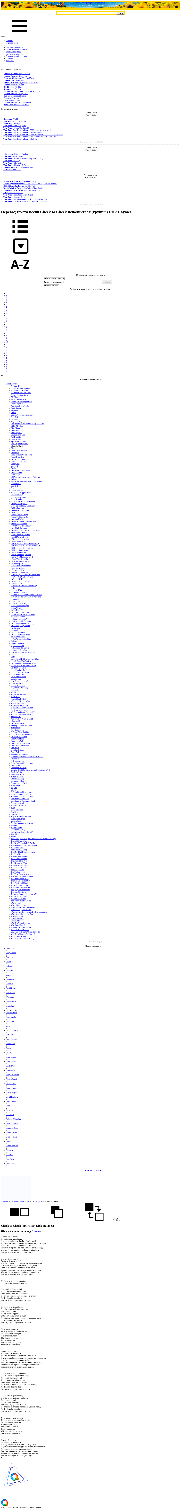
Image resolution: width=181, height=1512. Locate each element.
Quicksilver (15, 765)
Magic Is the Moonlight (20, 688)
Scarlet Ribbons (17, 776)
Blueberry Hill (16, 433)
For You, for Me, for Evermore (23, 501)
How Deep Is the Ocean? (21, 526)
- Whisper (12, 123)
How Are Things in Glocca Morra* (24, 521)
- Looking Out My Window (30, 184)
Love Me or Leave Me (19, 681)
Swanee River (16, 828)
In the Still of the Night (20, 606)
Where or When (17, 916)
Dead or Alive (11, 1137)
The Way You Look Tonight (22, 876)
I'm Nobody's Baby (18, 563)
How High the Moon (19, 528)
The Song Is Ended (18, 867)
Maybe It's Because (18, 694)
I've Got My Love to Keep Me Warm (25, 575)
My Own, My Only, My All (22, 714)
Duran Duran (11, 1001)
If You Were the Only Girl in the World (26, 597)
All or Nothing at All (19, 399)
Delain (8, 1141)
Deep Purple (11, 1101)
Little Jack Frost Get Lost (21, 672)
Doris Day (10, 1163)
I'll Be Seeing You (18, 541)
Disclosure (10, 1021)
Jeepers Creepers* (18, 643)
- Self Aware (14, 80)
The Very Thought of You (21, 874)
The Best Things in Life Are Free (24, 843)
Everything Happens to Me (21, 492)
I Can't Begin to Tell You (20, 535)
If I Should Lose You (19, 592)
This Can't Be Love (18, 892)
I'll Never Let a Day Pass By (22, 548)
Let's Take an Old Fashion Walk (23, 663)
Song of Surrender (18, 803)
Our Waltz (15, 748)
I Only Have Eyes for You (21, 566)
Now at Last (15, 728)
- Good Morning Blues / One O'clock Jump (33, 134)
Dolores (14, 479)
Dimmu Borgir (11, 1079)
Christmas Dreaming (19, 450)
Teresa (13, 836)
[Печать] (115, 1220)
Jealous (13, 641)
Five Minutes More (18, 497)
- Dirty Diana (16, 94)
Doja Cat (9, 984)
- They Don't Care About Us (22, 91)
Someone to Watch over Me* (22, 796)
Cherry (13, 448)
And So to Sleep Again (20, 406)
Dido (8, 1106)
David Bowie (11, 988)
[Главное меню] (19, 34)
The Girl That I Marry (19, 856)
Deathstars (10, 1006)
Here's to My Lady (18, 519)
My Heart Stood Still (19, 710)
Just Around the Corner (20, 648)
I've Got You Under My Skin (22, 577)
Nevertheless (16, 717)
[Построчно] (56, 1220)
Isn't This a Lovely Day (20, 612)
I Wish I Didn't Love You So (22, 581)
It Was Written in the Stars (21, 639)
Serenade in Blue (17, 781)
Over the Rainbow (18, 750)
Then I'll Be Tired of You (20, 881)
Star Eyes (14, 812)
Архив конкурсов (13, 52)
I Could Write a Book (19, 537)
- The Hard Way (19, 78)
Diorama (9, 1150)
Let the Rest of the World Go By (23, 666)
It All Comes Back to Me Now (23, 615)
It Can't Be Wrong (18, 617)
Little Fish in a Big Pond (20, 670)
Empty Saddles (17, 490)
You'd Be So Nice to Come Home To (25, 932)
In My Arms (15, 601)
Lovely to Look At (18, 686)
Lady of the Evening (19, 650)
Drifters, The (11, 1084)
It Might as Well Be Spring (21, 621)
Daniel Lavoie (11, 1132)
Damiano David (12, 1128)
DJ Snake (9, 1155)
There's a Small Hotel (19, 883)
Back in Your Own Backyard (22, 415)
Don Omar (10, 1159)
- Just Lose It (12, 98)
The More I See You (19, 861)
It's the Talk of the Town (20, 634)
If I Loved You (16, 590)
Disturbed (10, 970)
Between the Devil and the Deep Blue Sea (27, 424)
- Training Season (15, 96)
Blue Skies (15, 430)
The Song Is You (17, 870)
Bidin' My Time (17, 426)
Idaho (13, 588)
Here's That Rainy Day (20, 517)
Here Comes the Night (19, 515)
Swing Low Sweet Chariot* (22, 832)
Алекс (36, 1231)
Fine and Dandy (17, 495)
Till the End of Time (18, 896)
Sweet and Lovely (18, 830)
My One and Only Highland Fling (24, 712)
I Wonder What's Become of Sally (24, 586)
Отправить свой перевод (16, 56)
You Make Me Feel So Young (22, 938)
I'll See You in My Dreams (21, 555)
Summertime (16, 821)
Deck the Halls (16, 472)
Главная (9, 41)
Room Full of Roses (18, 768)
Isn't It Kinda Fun (18, 610)
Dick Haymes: (11, 384)
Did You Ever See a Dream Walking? (25, 477)
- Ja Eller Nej (19, 186)
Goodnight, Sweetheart (20, 510)
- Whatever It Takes (15, 165)
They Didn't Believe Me (20, 887)
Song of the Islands (18, 805)
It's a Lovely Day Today (20, 626)
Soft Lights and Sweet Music (22, 792)
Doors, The (10, 1044)
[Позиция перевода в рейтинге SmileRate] (118, 1220)
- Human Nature (17, 102)
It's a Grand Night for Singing (22, 623)
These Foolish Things (19, 885)
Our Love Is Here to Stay (21, 745)
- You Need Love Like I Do (27, 201)
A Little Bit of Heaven (19, 390)
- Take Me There (13, 87)
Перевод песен (12, 43)
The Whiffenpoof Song (20, 879)
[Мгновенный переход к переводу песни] (20, 254)
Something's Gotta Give (20, 799)
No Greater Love (17, 723)
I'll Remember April (18, 552)
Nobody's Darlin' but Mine (21, 725)
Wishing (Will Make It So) (21, 927)
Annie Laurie (16, 408)
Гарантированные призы (16, 49)
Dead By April (11, 1039)
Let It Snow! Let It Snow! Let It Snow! (26, 659)
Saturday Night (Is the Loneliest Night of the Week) (31, 770)
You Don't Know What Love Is (23, 934)
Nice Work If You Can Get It (22, 719)
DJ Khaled (10, 1115)
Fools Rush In (16, 499)
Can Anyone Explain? (19, 444)
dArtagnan (10, 997)
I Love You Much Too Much (22, 557)
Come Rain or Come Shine (21, 455)
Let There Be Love (18, 668)
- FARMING (13, 193)
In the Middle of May (19, 603)
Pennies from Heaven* (20, 754)
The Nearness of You (19, 863)
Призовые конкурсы (14, 47)
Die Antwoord (11, 1061)
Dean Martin (11, 1017)
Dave (8, 1026)
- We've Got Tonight (16, 128)
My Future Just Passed (19, 705)
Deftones (9, 966)
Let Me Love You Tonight (21, 661)
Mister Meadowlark (18, 699)
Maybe (13, 692)
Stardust (14, 814)
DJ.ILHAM (10, 1066)
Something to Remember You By (24, 801)
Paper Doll (15, 752)
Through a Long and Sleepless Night (25, 894)
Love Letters (16, 679)
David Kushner (12, 1097)
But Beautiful (16, 437)
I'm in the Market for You (20, 561)
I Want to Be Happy (18, 579)
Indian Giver (16, 608)
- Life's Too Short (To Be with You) (30, 137)
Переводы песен (17, 1201)
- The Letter (12, 163)
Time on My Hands (18, 899)
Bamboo (14, 419)
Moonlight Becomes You (20, 701)
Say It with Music (18, 774)
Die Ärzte (10, 1110)
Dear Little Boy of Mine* (21, 470)
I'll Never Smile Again (19, 550)
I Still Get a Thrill (18, 568)
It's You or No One (18, 637)
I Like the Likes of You (20, 539)
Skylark (14, 788)
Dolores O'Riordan (13, 1119)
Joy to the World (17, 646)
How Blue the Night (19, 524)
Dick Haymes (37, 1201)
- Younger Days (14, 197)
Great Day (15, 512)
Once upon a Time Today (21, 743)
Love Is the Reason (18, 677)
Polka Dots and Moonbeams (22, 763)
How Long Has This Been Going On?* (26, 530)
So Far (13, 790)
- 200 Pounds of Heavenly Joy (27, 130)
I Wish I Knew (16, 583)
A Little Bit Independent (20, 388)
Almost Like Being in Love (21, 401)
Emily (13, 488)
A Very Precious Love (19, 395)
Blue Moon (15, 428)
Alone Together (17, 404)
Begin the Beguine (18, 421)
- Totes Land (12, 170)
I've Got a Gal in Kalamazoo (22, 572)
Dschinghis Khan (12, 1030)
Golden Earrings (17, 508)
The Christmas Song (19, 850)
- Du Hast (12, 89)
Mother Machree (17, 703)
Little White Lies (17, 674)
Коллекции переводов (15, 54)
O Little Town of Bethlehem (22, 734)
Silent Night (15, 785)
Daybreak (14, 468)
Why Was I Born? (18, 925)
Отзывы (9, 58)
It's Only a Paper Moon (20, 632)
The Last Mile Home (19, 859)
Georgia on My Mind (19, 504)
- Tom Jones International (18, 195)
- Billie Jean (15, 76)
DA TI (8, 975)
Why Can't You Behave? (20, 923)
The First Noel (16, 854)
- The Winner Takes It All (16, 105)
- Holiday (11, 161)
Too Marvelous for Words (21, 901)
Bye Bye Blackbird (18, 441)
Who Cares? (15, 921)
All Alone (14, 397)
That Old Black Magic (19, 841)
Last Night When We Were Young (24, 652)
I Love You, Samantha (19, 559)
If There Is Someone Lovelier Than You (26, 595)
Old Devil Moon (17, 739)
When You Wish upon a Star (22, 914)
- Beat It (14, 85)
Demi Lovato (11, 1057)
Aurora (13, 413)
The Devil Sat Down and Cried (23, 852)
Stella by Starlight (18, 819)
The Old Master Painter (20, 865)
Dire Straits (10, 993)
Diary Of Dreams (12, 1075)
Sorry (13, 808)
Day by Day (15, 466)
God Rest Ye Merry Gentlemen (23, 506)
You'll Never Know (18, 936)
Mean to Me (15, 697)
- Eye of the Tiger (18, 167)
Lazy (13, 657)
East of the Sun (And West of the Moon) (26, 481)
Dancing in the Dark (19, 461)
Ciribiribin (15, 453)
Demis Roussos (12, 1146)
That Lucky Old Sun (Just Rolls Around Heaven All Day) (33, 839)
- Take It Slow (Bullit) (23, 188)
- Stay (19, 181)
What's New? (16, 903)
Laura (13, 654)
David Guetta (11, 979)
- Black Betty (13, 156)
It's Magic (14, 630)
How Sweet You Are (19, 532)
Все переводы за (91, 142)
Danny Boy (15, 464)
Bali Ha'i (14, 417)
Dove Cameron (12, 1123)
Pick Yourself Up (17, 761)
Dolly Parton (11, 953)
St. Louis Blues (17, 810)
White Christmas (17, 918)
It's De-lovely (16, 628)
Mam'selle (15, 690)
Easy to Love (16, 486)
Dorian (8, 1048)
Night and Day (16, 721)
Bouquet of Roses (18, 435)
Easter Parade (16, 484)
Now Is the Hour (17, 730)
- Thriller (11, 119)
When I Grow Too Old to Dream (23, 907)
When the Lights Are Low (21, 910)
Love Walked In (17, 683)
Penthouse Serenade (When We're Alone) (27, 757)
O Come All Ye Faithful (20, 732)
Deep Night (15, 475)
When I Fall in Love (19, 905)
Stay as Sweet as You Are (21, 816)
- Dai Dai (17, 74)
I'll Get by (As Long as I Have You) (25, 544)
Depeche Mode (12, 948)
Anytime (14, 410)
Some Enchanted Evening (21, 794)
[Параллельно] (19, 1220)
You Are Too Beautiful (20, 930)
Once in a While (17, 741)
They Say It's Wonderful (20, 890)
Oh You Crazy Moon (19, 737)
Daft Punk (10, 1035)
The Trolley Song (18, 872)
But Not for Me (17, 439)
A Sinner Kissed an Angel (21, 393)
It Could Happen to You (20, 619)
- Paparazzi (13, 100)
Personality (15, 759)
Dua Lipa (9, 957)
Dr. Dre (9, 1052)
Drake (8, 962)
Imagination (15, 599)
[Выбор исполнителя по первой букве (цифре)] (20, 273)
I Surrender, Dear (17, 570)
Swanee (14, 825)
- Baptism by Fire (22, 132)
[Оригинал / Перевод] (94, 1220)
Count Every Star (17, 457)
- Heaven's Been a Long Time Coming (23, 158)
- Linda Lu (20, 139)
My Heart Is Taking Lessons (22, 708)
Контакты (10, 61)
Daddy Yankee (11, 1088)
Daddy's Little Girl (18, 459)
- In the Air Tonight (15, 154)
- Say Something (21, 190)
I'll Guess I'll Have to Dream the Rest (25, 546)
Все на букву (93, 1170)
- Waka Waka (21, 82)
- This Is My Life (14, 126)
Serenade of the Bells (19, 783)
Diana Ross (10, 1070)
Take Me (14, 834)
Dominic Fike (11, 1013)
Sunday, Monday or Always (22, 823)
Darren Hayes (11, 1092)
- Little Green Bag (25, 199)
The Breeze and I (17, 847)
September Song (17, 779)
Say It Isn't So (16, 772)
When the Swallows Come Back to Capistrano (29, 912)
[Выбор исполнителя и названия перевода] (20, 235)
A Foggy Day (16, 386)
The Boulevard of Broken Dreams (24, 845)
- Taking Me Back (15, 121)
